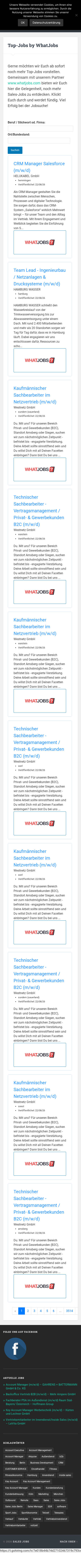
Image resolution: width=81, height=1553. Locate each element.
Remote (24, 1500)
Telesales (58, 1512)
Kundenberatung (54, 1488)
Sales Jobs (59, 1500)
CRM (60, 1462)
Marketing (43, 1494)
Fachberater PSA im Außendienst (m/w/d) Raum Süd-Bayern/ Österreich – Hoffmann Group (39, 1402)
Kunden (37, 1488)
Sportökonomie (29, 1512)
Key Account (11, 1481)
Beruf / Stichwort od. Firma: (26, 122)
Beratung (10, 1462)
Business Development (41, 1462)
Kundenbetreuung (14, 1494)
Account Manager (14, 1456)
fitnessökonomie (13, 1475)
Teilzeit (45, 1512)
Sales (46, 1500)
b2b (61, 1456)
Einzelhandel (37, 1469)
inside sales (65, 1475)
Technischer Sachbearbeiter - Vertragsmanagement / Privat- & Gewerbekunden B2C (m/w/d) (39, 511)
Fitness (53, 1469)
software (61, 1506)
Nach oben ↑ (69, 1541)
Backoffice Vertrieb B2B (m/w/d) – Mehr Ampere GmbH (41, 1394)
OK (23, 22)
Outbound (10, 1500)
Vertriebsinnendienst (56, 1519)
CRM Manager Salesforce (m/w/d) (39, 167)
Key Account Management (36, 1481)
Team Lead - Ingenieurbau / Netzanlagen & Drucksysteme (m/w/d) (40, 277)
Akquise (32, 1456)
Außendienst (48, 1456)
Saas (35, 1500)
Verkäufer (23, 1519)
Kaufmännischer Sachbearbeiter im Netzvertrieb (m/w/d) (35, 395)
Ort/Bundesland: (19, 134)
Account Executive (14, 1450)
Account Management (40, 1450)
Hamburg (32, 1475)
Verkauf (9, 1519)
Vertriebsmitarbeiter (15, 1525)
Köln (31, 1494)
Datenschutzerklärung (46, 22)
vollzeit (34, 1525)
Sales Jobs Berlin (14, 1506)
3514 (69, 1311)
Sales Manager (35, 1506)
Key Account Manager (16, 1488)
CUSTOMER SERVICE (15, 1469)
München (58, 1494)
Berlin (22, 1462)
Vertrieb (37, 1519)
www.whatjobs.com (24, 83)
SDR (50, 1506)
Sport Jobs (10, 1512)
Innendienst (48, 1475)
